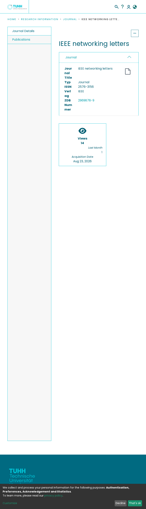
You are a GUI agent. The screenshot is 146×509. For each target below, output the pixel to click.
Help (122, 6)
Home (12, 19)
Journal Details (23, 31)
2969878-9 (86, 100)
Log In (128, 6)
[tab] (98, 57)
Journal (70, 19)
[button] (134, 7)
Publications (21, 39)
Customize (10, 503)
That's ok (135, 503)
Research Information (39, 19)
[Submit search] (116, 6)
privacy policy (53, 495)
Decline (120, 503)
